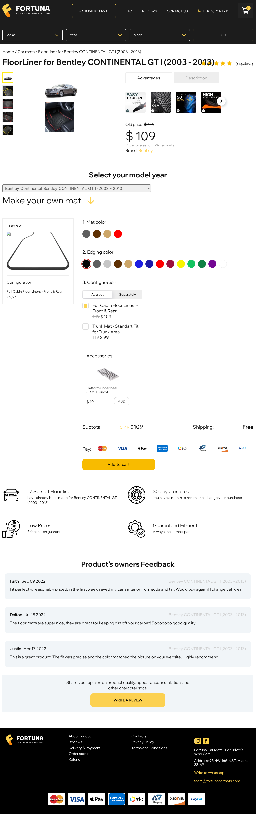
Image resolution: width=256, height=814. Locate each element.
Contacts (139, 736)
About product (81, 736)
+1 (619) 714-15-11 (216, 11)
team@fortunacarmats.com (217, 781)
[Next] (221, 101)
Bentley (145, 150)
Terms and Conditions (149, 748)
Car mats (26, 51)
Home (8, 51)
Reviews (75, 742)
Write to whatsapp (209, 773)
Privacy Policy (143, 742)
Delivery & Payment (84, 748)
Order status (79, 753)
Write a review (128, 700)
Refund (74, 759)
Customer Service (94, 11)
